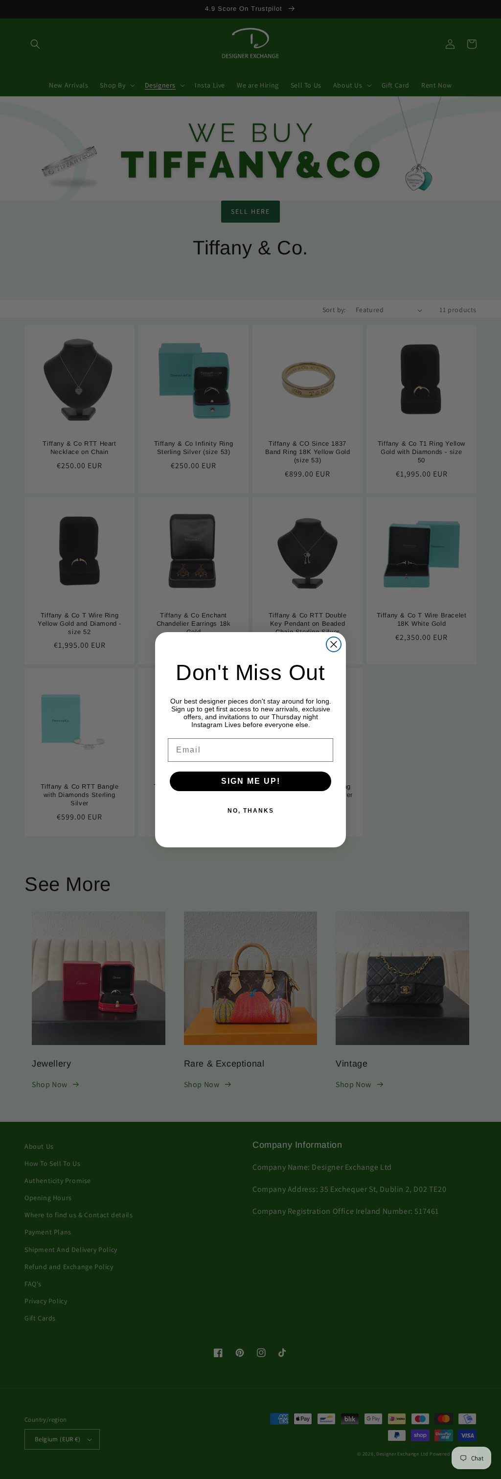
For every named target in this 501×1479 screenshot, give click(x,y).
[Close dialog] (333, 644)
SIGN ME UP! (250, 781)
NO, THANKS (251, 810)
